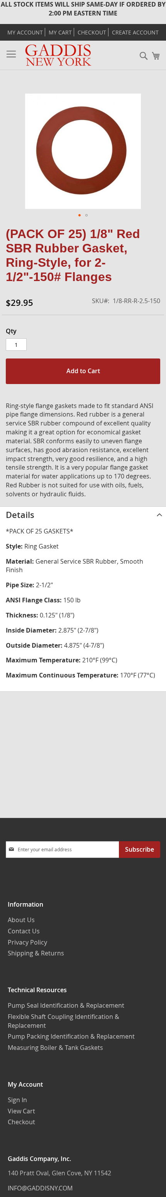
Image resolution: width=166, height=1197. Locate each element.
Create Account (135, 32)
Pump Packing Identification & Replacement (71, 1036)
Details (20, 515)
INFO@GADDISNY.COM (40, 1188)
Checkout (92, 32)
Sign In (17, 1100)
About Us (21, 920)
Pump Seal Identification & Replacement (66, 1005)
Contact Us (24, 931)
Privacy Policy (27, 942)
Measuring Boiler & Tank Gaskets (55, 1047)
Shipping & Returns (36, 953)
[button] (79, 215)
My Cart (60, 32)
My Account (25, 32)
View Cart (21, 1111)
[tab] (83, 514)
